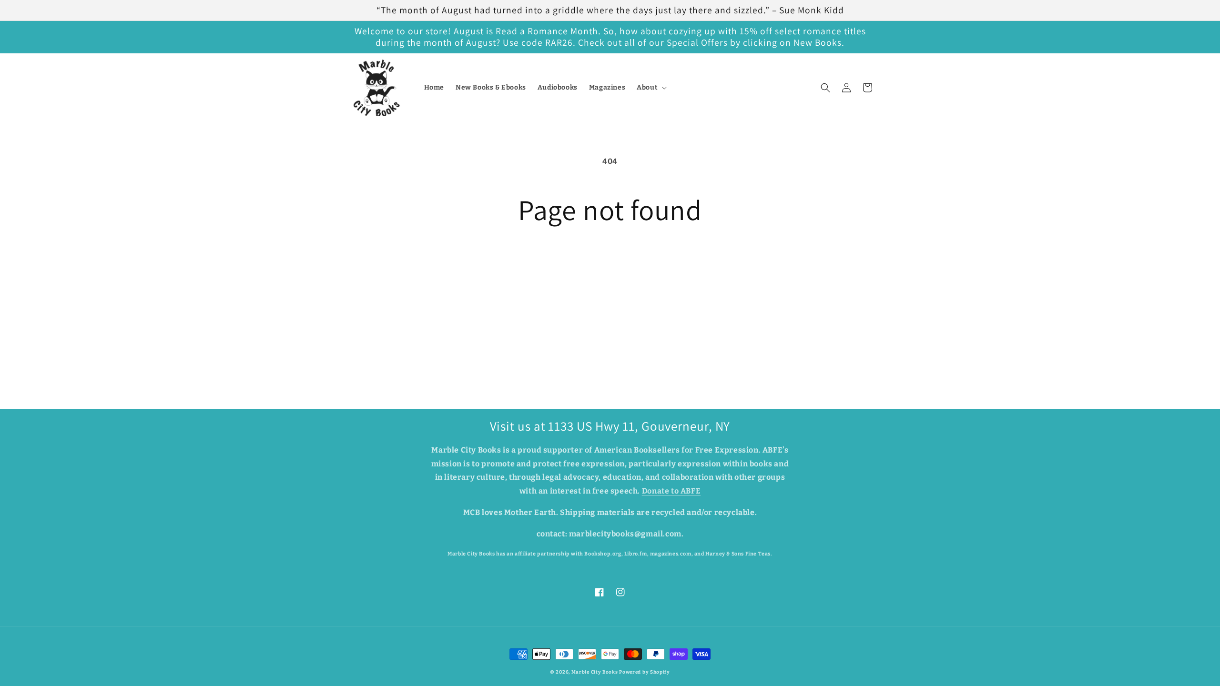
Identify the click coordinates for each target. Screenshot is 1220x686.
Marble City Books (594, 672)
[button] (651, 88)
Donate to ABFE (671, 490)
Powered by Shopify (644, 672)
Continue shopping (610, 261)
